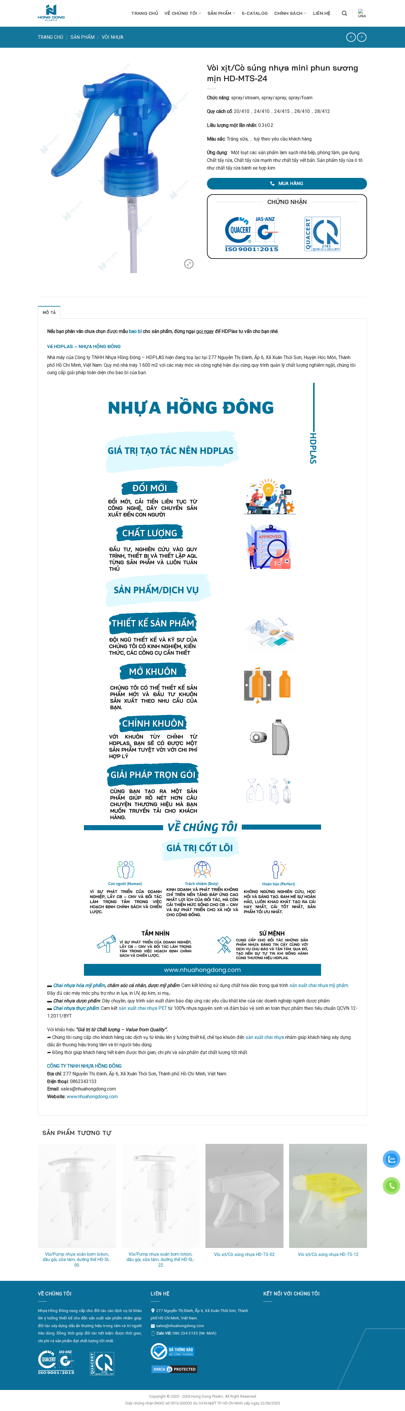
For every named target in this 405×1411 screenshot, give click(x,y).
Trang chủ (144, 13)
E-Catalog (255, 13)
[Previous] (38, 1211)
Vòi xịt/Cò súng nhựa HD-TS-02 (244, 1254)
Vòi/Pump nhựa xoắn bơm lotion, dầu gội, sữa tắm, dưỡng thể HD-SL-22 (161, 1260)
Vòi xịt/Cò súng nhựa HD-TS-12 (328, 1254)
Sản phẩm (219, 13)
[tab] (49, 312)
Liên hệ (322, 13)
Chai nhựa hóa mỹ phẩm (79, 985)
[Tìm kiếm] (344, 13)
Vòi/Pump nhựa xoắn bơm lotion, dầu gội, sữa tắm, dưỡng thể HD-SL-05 (77, 1260)
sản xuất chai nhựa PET (143, 1008)
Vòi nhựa (112, 37)
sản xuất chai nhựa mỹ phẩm (318, 985)
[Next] (366, 1211)
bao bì (135, 331)
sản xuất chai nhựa (264, 1037)
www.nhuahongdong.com (92, 1096)
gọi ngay (205, 331)
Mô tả (49, 312)
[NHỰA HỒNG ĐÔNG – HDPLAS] (56, 13)
